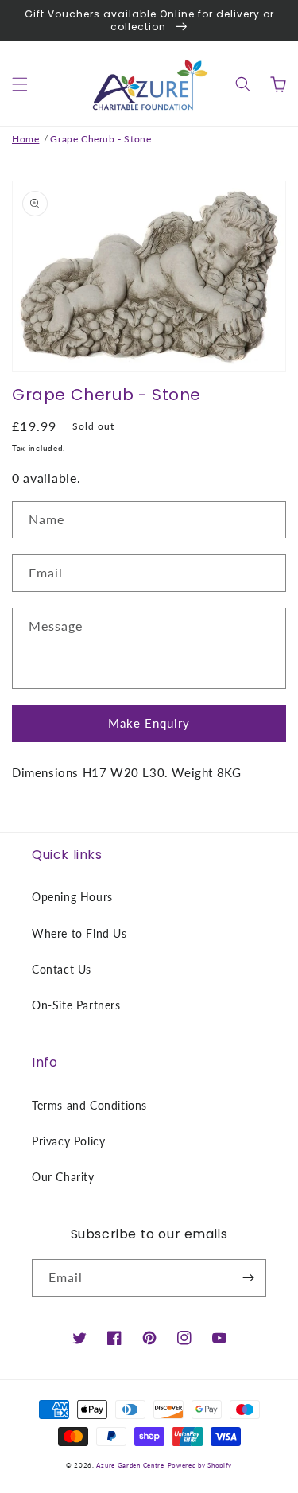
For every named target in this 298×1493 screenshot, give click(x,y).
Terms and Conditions (89, 1105)
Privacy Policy (68, 1141)
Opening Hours (72, 897)
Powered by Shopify (200, 1465)
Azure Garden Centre (130, 1465)
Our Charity (63, 1177)
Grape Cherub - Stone (100, 139)
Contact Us (61, 969)
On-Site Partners (76, 1005)
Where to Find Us (79, 933)
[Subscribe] (247, 1278)
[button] (19, 84)
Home (25, 139)
